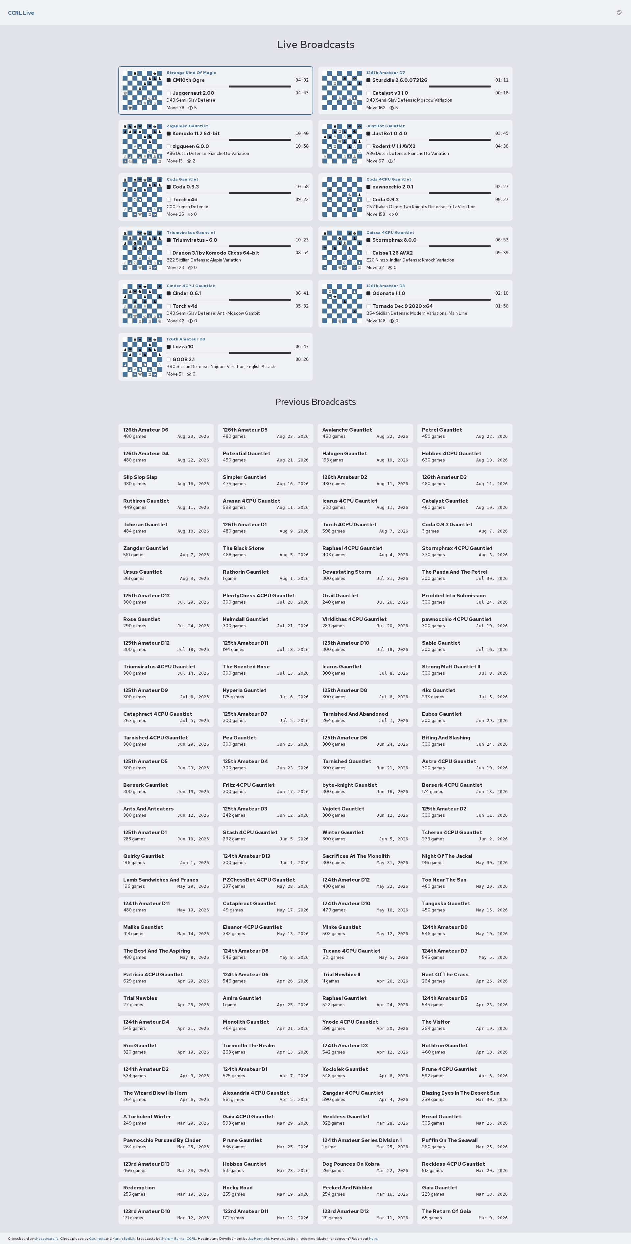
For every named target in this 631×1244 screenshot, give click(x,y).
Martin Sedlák (123, 1238)
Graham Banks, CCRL (178, 1238)
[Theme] (619, 12)
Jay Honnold (258, 1238)
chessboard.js (46, 1238)
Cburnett (97, 1238)
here (373, 1238)
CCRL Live (21, 13)
